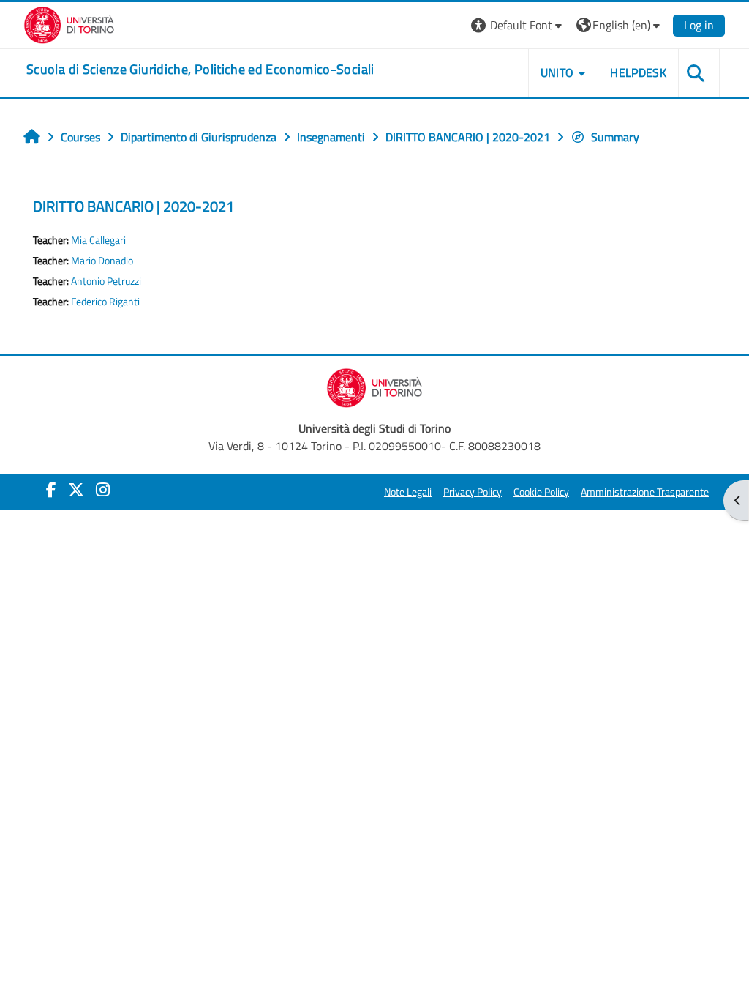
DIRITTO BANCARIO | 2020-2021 (133, 206)
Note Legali (408, 492)
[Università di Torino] (69, 23)
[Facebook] (51, 489)
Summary (615, 137)
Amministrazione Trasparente (645, 492)
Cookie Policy (541, 492)
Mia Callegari (98, 240)
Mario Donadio (102, 261)
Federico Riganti (105, 302)
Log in (699, 25)
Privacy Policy (472, 492)
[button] (518, 25)
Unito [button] (557, 72)
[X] (76, 489)
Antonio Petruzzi (106, 281)
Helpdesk (638, 72)
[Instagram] (103, 489)
